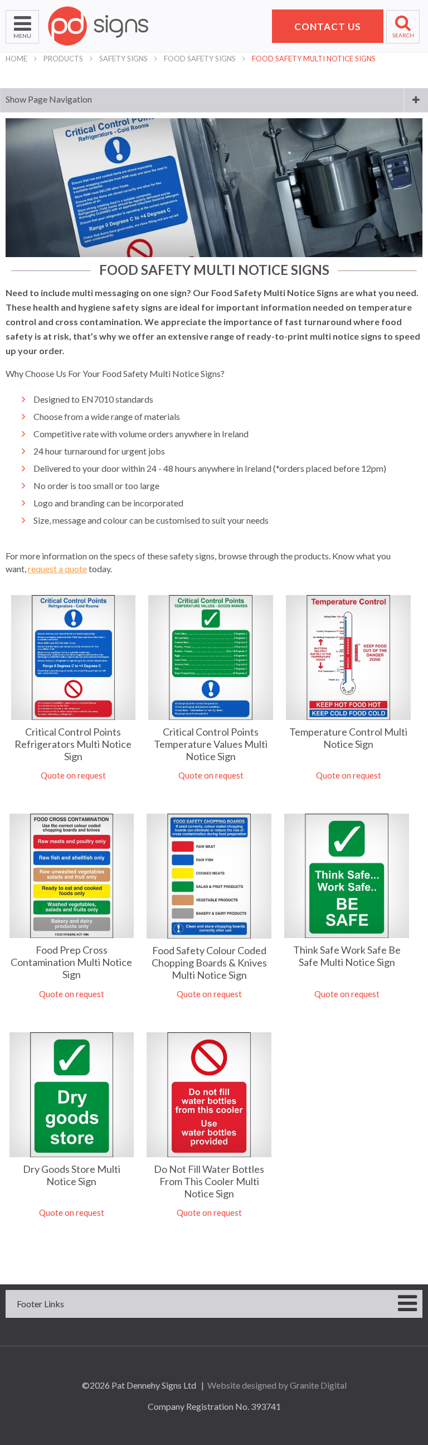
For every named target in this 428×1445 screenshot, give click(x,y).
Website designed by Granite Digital (277, 1385)
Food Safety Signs (200, 58)
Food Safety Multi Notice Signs (314, 58)
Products (63, 58)
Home (16, 58)
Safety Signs (123, 58)
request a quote (57, 568)
